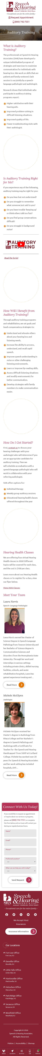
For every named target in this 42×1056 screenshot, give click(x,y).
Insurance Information (19, 931)
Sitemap (31, 1043)
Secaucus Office (13, 1005)
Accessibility (21, 1043)
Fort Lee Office (12, 954)
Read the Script (11, 258)
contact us (13, 448)
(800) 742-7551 (22, 21)
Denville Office (12, 962)
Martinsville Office (14, 979)
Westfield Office (13, 1014)
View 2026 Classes (11, 588)
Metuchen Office (13, 988)
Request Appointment (22, 17)
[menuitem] (4, 1052)
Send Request (18, 880)
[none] (4, 1052)
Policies (11, 1043)
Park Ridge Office (14, 997)
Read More (12, 685)
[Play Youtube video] (21, 244)
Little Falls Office (13, 971)
